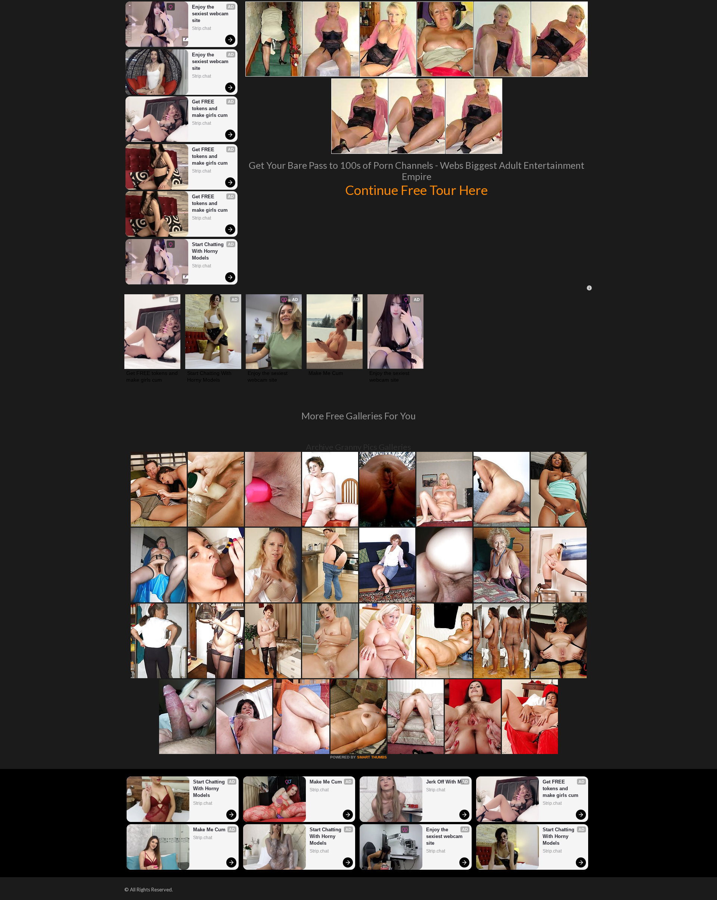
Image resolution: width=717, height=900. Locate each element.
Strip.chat (201, 28)
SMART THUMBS (372, 757)
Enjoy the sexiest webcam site (211, 13)
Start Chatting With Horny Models (208, 251)
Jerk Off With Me (445, 782)
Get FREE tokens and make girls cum (210, 108)
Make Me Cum (325, 373)
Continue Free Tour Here (416, 190)
